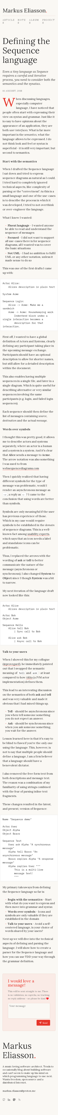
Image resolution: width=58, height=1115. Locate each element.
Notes (22, 21)
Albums (34, 21)
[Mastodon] (14, 1100)
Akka (29, 677)
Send (45, 1022)
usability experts (38, 534)
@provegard (11, 664)
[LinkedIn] (9, 1100)
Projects (48, 21)
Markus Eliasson (25, 10)
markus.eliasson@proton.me (19, 1090)
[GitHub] (4, 1100)
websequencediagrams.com (21, 468)
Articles (9, 21)
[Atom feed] (19, 1100)
